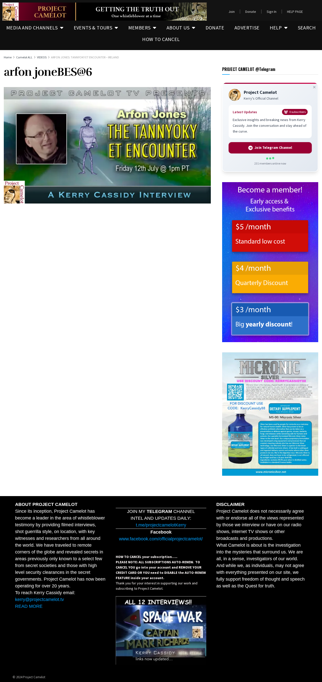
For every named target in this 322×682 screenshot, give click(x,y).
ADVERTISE (247, 27)
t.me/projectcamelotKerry (161, 525)
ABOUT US (178, 27)
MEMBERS (139, 27)
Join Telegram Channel (273, 147)
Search (307, 27)
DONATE (215, 27)
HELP (276, 27)
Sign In (271, 11)
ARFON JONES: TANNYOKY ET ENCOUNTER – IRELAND (85, 57)
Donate (250, 11)
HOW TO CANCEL (161, 39)
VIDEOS (42, 57)
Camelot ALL (24, 57)
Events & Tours (93, 27)
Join (231, 11)
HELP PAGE (295, 11)
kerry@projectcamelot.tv (39, 599)
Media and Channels (32, 27)
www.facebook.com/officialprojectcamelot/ (161, 538)
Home (8, 57)
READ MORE (29, 606)
